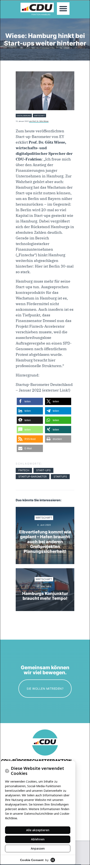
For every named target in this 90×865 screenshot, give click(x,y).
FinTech (23, 470)
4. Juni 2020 (44, 525)
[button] (63, 8)
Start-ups (43, 470)
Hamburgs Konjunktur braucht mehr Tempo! (45, 596)
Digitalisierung (24, 116)
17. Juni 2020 (44, 586)
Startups (60, 476)
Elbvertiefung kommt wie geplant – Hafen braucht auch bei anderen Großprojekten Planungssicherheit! (45, 542)
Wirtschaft (39, 116)
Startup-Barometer (32, 476)
